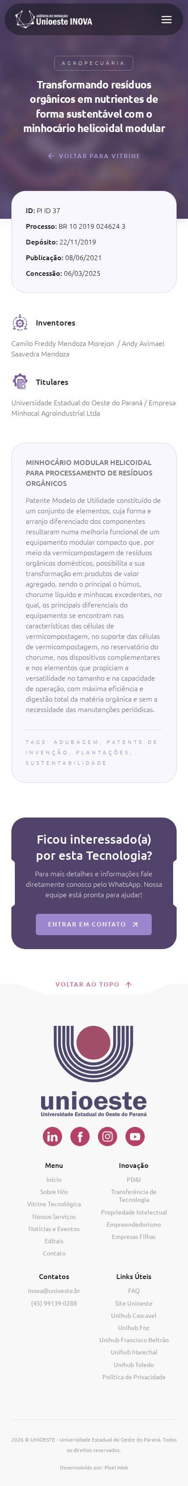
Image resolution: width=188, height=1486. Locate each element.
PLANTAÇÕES (103, 752)
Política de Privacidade (134, 1377)
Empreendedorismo (134, 1224)
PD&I (134, 1179)
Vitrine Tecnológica (54, 1204)
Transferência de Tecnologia (134, 1195)
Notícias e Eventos (54, 1228)
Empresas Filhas (134, 1236)
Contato (54, 1253)
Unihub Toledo (134, 1364)
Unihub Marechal (134, 1352)
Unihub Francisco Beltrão (134, 1340)
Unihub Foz (134, 1327)
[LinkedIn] (53, 1136)
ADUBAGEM (77, 742)
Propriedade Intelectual (134, 1212)
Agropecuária (94, 63)
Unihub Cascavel (134, 1315)
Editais (54, 1241)
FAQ (134, 1290)
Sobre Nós (54, 1191)
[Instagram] (108, 1136)
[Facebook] (80, 1136)
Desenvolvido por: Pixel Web (94, 1467)
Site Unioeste (134, 1303)
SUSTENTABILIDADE (67, 763)
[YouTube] (135, 1136)
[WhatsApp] (171, 1479)
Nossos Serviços (54, 1216)
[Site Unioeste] (93, 1071)
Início (54, 1179)
